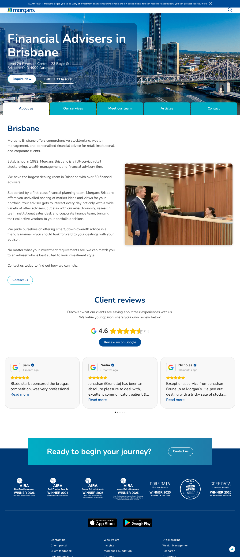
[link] (21, 10)
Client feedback (61, 551)
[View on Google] (15, 367)
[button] (4, 382)
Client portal (59, 546)
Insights (109, 546)
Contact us (58, 540)
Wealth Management (175, 546)
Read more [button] (20, 399)
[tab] (26, 108)
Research (168, 551)
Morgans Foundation (118, 551)
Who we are (111, 540)
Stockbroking (171, 540)
